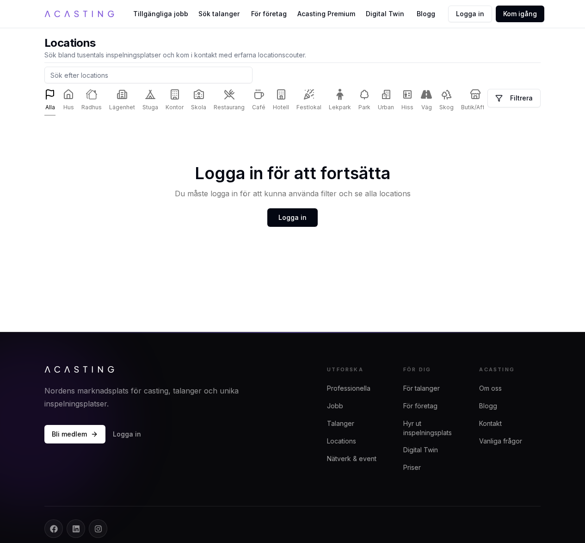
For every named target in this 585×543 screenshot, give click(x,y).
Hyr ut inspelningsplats (427, 428)
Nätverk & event (351, 458)
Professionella (348, 388)
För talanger (421, 388)
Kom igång (520, 14)
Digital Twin (385, 14)
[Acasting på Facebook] (53, 528)
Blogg (426, 14)
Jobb (335, 406)
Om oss (490, 388)
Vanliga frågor (500, 441)
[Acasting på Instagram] (98, 528)
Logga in (470, 14)
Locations (341, 441)
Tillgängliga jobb (160, 14)
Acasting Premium (326, 14)
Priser (412, 467)
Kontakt (490, 423)
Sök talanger (219, 14)
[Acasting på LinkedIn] (76, 528)
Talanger (340, 423)
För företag (269, 14)
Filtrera (521, 98)
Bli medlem (69, 434)
